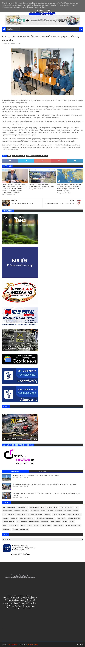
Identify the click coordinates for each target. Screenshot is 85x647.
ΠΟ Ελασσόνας (58, 525)
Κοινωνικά (44, 522)
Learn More (39, 10)
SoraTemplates (13, 644)
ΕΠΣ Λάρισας (77, 514)
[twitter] (80, 644)
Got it (48, 10)
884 (9, 155)
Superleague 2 (34, 507)
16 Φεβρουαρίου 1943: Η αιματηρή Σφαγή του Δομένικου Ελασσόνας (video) (36, 475)
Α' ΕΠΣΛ (70, 507)
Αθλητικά (25, 511)
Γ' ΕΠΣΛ (50, 511)
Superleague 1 (22, 507)
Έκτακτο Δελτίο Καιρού (49, 507)
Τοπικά (15, 529)
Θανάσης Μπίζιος (8, 522)
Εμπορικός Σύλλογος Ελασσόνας (69, 518)
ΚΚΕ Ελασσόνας (22, 522)
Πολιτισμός (6, 529)
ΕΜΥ (69, 514)
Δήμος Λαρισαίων (23, 514)
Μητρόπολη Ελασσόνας (10, 525)
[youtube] (82, 644)
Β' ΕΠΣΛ (43, 511)
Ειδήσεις (44, 155)
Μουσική (24, 525)
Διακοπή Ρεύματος (59, 514)
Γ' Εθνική (58, 511)
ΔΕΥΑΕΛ (75, 511)
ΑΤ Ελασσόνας (7, 511)
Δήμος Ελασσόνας (9, 514)
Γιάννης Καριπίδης (18, 155)
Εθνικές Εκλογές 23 (33, 155)
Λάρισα (72, 522)
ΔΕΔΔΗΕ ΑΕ (67, 511)
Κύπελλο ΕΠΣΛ (55, 522)
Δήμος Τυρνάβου (36, 514)
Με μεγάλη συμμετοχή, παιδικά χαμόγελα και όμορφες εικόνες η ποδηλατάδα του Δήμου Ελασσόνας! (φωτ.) (45, 484)
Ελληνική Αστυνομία (27, 518)
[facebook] (78, 644)
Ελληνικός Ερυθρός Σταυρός (46, 518)
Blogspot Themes (33, 644)
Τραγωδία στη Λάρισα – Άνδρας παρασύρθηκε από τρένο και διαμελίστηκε (41, 185)
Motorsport (11, 507)
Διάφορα (47, 514)
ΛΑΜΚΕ (65, 522)
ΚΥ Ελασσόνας (34, 522)
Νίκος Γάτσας (33, 525)
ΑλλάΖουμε (35, 511)
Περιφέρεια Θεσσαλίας (73, 525)
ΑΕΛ (77, 507)
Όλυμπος (63, 507)
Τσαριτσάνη (24, 529)
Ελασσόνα (14, 518)
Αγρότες (17, 511)
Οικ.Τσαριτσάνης (46, 525)
